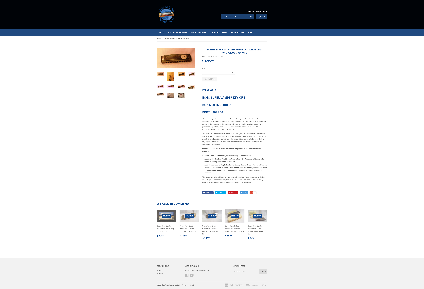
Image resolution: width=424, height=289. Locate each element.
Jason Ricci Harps (219, 32)
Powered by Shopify (188, 285)
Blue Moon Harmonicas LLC (171, 285)
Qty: (203, 68)
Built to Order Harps (177, 32)
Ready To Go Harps (199, 32)
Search (159, 270)
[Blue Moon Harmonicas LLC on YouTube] (192, 276)
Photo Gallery (237, 32)
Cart (263, 16)
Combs (160, 32)
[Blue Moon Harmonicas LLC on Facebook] (187, 276)
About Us (160, 273)
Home (159, 38)
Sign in (249, 11)
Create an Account (261, 11)
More (250, 32)
